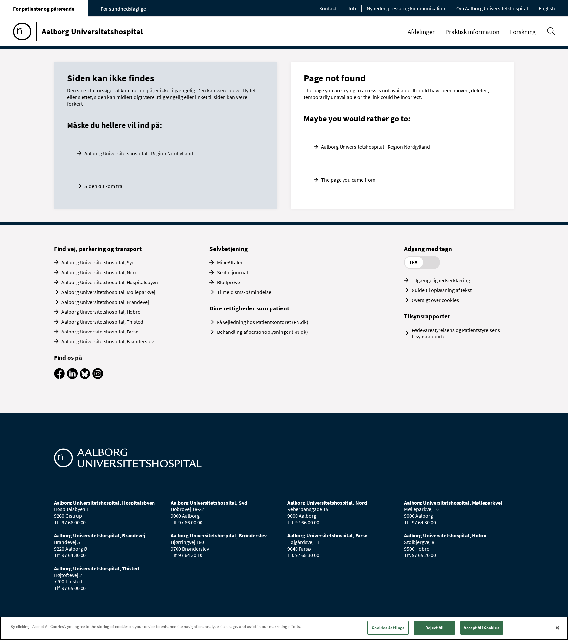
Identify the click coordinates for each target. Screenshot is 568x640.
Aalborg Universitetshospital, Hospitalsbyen (109, 282)
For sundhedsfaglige (123, 8)
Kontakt (328, 8)
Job (351, 8)
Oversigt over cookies (435, 300)
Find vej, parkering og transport (98, 249)
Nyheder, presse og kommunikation (406, 8)
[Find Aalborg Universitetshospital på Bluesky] (85, 377)
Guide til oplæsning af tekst (442, 290)
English (547, 8)
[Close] (557, 628)
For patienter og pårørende (43, 8)
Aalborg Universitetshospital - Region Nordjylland (138, 153)
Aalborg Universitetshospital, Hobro (101, 311)
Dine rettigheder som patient (249, 308)
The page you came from (348, 179)
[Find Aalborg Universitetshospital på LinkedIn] (72, 377)
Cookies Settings (388, 627)
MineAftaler (230, 262)
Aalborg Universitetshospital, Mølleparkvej (108, 292)
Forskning (523, 32)
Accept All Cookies (481, 627)
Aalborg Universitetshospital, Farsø (100, 331)
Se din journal (232, 272)
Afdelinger (421, 32)
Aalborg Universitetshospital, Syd (98, 262)
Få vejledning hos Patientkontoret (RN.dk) (262, 322)
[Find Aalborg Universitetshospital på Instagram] (97, 377)
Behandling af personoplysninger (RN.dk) (262, 332)
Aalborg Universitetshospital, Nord (99, 272)
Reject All (434, 627)
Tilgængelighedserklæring (441, 280)
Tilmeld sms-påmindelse (244, 292)
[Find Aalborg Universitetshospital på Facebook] (59, 377)
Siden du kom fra (103, 186)
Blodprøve (228, 282)
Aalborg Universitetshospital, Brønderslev (107, 341)
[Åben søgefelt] (551, 31)
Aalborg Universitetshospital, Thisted (102, 321)
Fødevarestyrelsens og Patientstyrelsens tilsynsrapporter (456, 333)
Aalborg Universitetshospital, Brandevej (105, 302)
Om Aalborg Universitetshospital (492, 8)
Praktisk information (472, 32)
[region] (284, 628)
